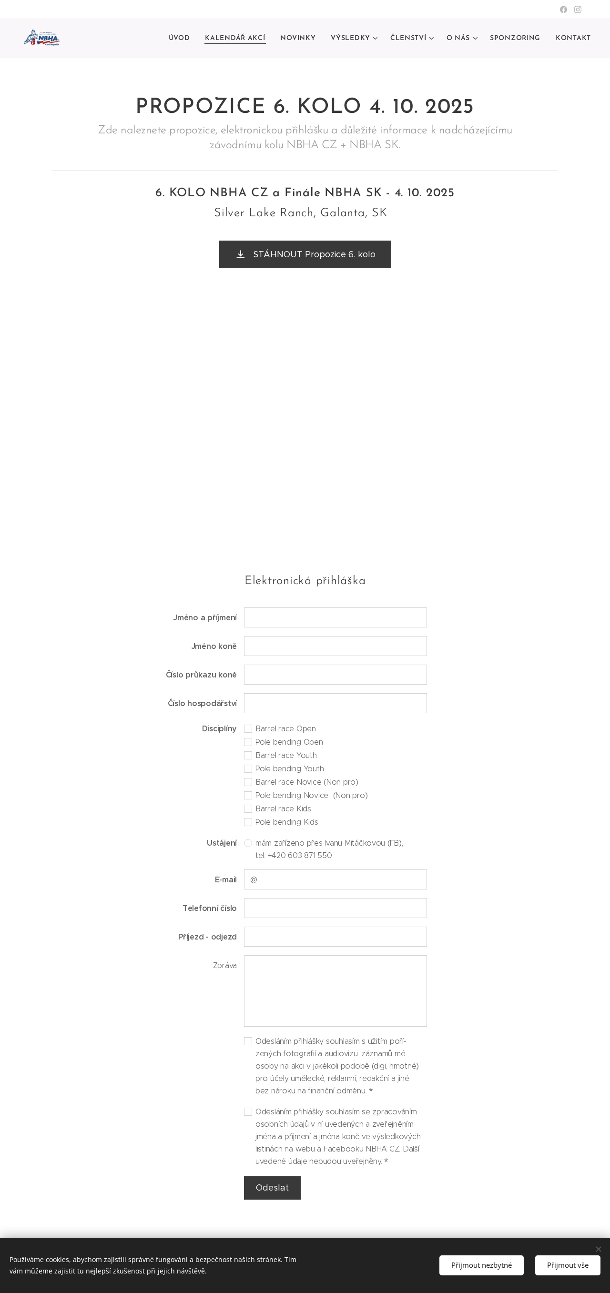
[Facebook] (563, 9)
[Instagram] (578, 9)
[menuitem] (182, 39)
